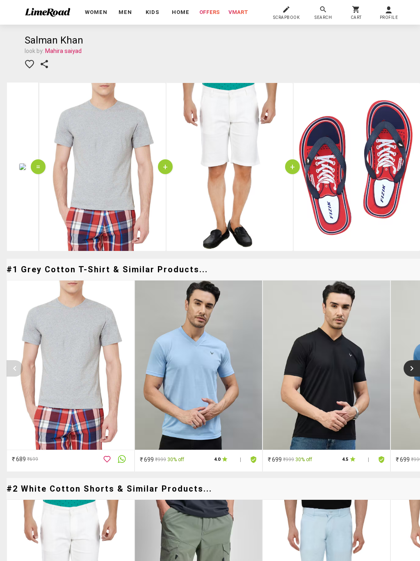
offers (209, 12)
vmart (238, 12)
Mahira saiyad (63, 51)
